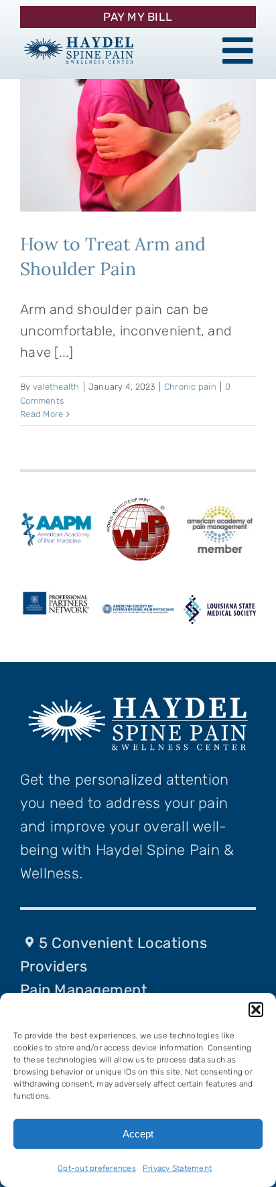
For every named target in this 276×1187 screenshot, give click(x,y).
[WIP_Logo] (138, 500)
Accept (138, 1133)
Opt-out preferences (97, 1168)
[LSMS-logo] (220, 602)
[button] (256, 1009)
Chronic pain (190, 387)
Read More (41, 414)
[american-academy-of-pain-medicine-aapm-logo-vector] (56, 516)
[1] (79, 37)
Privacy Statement (177, 1168)
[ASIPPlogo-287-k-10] (138, 611)
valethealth (56, 387)
